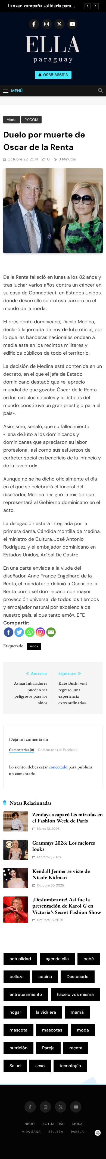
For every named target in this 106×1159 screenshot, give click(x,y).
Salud (15, 1066)
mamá (77, 1012)
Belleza (55, 1132)
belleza (17, 976)
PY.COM (31, 119)
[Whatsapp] (30, 632)
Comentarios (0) (21, 749)
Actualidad (53, 1124)
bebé (88, 959)
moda (34, 646)
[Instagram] (40, 632)
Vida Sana (31, 1132)
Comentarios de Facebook (57, 749)
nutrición (18, 1048)
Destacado (78, 976)
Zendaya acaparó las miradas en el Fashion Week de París (67, 817)
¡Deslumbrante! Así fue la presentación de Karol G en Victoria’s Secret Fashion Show (66, 906)
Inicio (29, 1124)
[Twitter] (19, 632)
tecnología (70, 1066)
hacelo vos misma (75, 994)
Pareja (48, 1048)
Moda (12, 119)
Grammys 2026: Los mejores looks (63, 846)
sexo (40, 1066)
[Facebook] (8, 632)
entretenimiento (26, 994)
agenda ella (57, 959)
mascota (18, 1030)
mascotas (52, 1030)
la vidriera (46, 1012)
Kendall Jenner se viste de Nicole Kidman (61, 874)
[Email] (51, 632)
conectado (58, 767)
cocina (45, 976)
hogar (15, 1012)
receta (75, 1048)
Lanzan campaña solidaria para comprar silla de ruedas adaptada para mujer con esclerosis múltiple (42, 6)
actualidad (20, 959)
